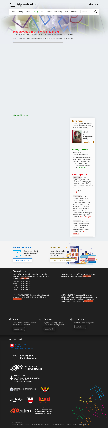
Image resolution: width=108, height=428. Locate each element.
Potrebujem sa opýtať (22, 260)
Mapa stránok (71, 424)
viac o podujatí (85, 217)
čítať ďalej (82, 168)
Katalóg (20, 11)
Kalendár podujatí (79, 174)
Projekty (48, 11)
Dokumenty (58, 11)
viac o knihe (88, 142)
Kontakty (74, 11)
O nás (66, 11)
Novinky (35, 11)
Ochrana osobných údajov (20, 424)
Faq (42, 11)
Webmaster (82, 424)
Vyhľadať (95, 11)
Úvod (13, 11)
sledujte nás (49, 329)
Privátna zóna (93, 4)
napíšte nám (18, 329)
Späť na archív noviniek (21, 115)
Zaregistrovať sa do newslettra (62, 260)
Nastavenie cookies (57, 424)
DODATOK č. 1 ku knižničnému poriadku (80, 154)
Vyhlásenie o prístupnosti (40, 424)
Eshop (28, 11)
